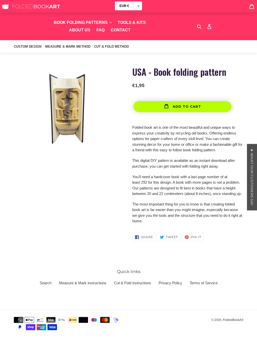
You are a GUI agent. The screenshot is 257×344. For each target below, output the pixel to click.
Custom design (27, 46)
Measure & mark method (67, 46)
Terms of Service (204, 283)
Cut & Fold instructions (132, 283)
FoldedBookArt (233, 320)
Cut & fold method (111, 46)
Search (45, 283)
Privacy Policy (170, 283)
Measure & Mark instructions (82, 283)
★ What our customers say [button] (252, 177)
